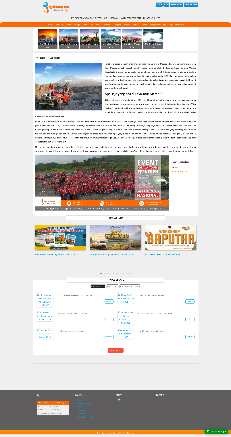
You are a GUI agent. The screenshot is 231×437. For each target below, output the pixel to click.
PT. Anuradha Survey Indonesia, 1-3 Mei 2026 (111, 255)
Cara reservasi (82, 414)
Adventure (59, 25)
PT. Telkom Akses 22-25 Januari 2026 (162, 255)
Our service (81, 410)
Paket (144, 25)
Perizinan (80, 407)
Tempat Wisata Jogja (158, 25)
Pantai (49, 25)
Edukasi (136, 25)
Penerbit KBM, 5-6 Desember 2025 (151, 331)
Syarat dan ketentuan (85, 417)
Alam (69, 25)
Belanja (77, 25)
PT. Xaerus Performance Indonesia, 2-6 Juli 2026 (75, 296)
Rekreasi (107, 25)
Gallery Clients (190, 4)
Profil (166, 4)
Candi (85, 25)
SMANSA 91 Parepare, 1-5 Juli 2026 (151, 296)
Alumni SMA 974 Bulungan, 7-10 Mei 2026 (55, 255)
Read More (109, 301)
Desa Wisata (95, 25)
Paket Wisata (176, 4)
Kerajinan (117, 25)
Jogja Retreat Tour (176, 25)
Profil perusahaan (84, 403)
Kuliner (126, 25)
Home (159, 4)
